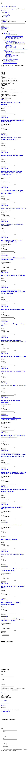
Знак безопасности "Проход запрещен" (13, 554)
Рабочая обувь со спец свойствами (14, 37)
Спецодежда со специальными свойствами (16, 48)
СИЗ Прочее (9, 56)
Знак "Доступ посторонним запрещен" (13, 309)
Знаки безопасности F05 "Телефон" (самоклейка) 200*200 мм (12, 241)
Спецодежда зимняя (11, 46)
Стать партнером (5, 702)
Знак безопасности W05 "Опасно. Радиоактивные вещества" (11, 138)
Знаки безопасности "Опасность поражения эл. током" (11, 603)
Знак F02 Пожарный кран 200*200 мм (13, 275)
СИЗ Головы (9, 51)
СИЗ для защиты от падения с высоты (15, 52)
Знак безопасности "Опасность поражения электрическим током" (14, 569)
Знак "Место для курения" (9, 539)
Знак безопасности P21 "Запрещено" (12, 155)
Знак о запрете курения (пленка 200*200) (13, 208)
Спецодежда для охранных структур (15, 42)
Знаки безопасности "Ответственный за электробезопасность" (13, 258)
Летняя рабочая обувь (11, 34)
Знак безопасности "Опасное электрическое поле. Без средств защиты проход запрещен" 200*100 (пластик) (13, 454)
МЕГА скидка (20, 9)
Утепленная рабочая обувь (12, 38)
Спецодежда (6, 39)
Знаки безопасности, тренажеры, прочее (12, 92)
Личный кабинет (5, 27)
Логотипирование (11, 9)
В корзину (3, 115)
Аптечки (4, 91)
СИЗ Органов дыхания (12, 55)
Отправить (14, 689)
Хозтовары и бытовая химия (10, 63)
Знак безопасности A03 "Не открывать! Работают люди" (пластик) (13, 436)
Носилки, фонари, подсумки (9, 95)
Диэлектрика (5, 94)
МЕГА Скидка (5, 85)
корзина (14, 6)
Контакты (3, 10)
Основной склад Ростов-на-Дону (10, 80)
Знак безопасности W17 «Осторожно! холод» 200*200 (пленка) (12, 619)
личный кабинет (6, 6)
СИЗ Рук (8, 57)
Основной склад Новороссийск (10, 81)
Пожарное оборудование (9, 61)
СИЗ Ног (8, 54)
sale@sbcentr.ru (4, 21)
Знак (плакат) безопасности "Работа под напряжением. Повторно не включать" (13, 472)
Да (3, 88)
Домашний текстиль (8, 60)
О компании (4, 9)
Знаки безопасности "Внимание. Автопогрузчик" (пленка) (11, 418)
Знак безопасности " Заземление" (11, 524)
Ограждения (5, 97)
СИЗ (4, 50)
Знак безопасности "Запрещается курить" (14, 356)
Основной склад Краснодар (9, 78)
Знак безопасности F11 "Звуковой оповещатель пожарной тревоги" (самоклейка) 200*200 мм (11, 172)
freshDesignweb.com (5, 711)
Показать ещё (5, 634)
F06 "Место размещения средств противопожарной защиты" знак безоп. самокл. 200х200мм (13, 291)
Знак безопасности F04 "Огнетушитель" (13, 385)
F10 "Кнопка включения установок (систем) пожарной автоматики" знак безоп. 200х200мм (12, 192)
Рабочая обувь (6, 33)
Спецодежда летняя (11, 47)
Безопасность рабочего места (10, 59)
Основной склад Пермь (8, 83)
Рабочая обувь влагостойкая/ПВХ (14, 36)
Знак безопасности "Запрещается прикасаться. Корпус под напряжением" (13, 340)
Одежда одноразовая (11, 41)
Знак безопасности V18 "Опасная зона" (13, 371)
